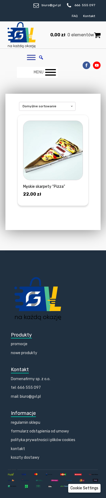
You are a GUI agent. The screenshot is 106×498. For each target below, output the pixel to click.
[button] (84, 488)
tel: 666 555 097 (26, 387)
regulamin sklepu (25, 422)
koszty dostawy (25, 457)
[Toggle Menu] (31, 57)
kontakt (18, 449)
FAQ (75, 16)
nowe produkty (24, 353)
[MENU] (50, 72)
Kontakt (89, 16)
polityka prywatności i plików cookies (43, 440)
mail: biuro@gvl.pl (26, 396)
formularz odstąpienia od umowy (40, 431)
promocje (19, 344)
